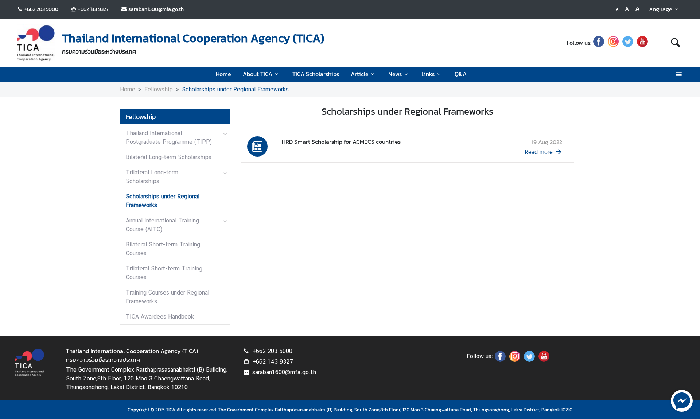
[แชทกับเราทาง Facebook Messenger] (682, 400)
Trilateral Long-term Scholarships (152, 177)
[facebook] (598, 42)
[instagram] (613, 42)
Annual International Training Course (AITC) (162, 225)
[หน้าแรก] (36, 43)
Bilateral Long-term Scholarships (168, 157)
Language (659, 9)
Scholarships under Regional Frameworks (235, 89)
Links (428, 74)
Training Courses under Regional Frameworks (167, 297)
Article (360, 74)
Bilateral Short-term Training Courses (163, 249)
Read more (539, 152)
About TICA (257, 74)
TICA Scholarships (315, 74)
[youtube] (642, 42)
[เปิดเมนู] (678, 74)
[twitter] (628, 42)
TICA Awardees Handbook (160, 316)
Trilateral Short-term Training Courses (164, 273)
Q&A (461, 74)
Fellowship (158, 89)
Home (223, 74)
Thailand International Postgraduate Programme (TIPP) (169, 137)
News (395, 74)
